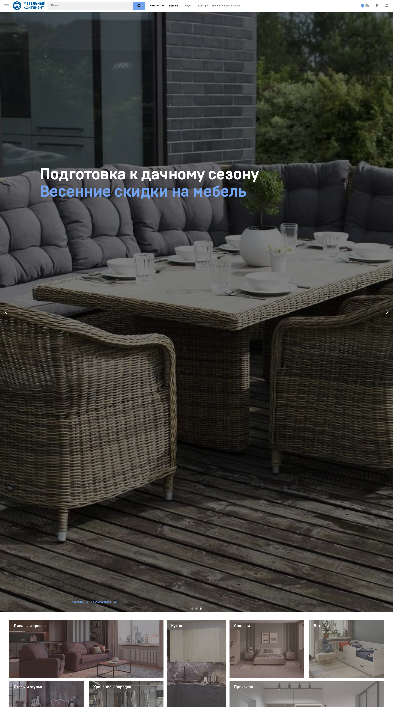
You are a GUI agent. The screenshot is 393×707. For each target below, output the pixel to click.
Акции (188, 6)
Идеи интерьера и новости (226, 6)
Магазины (174, 6)
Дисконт (70, 174)
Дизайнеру (202, 6)
